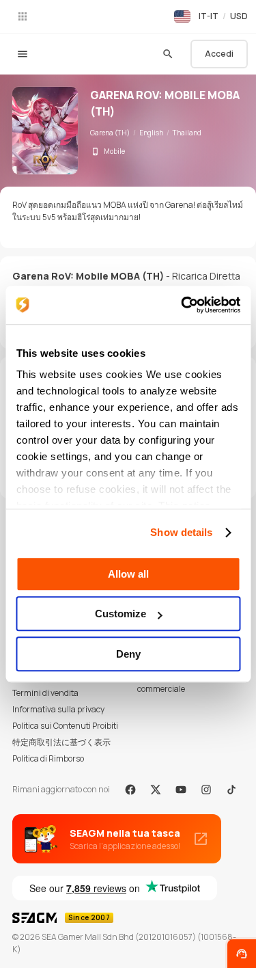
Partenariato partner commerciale (175, 683)
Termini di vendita (45, 693)
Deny (128, 654)
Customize (120, 613)
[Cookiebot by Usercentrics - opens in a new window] (182, 305)
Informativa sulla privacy (58, 709)
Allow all (128, 574)
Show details (181, 532)
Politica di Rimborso (48, 758)
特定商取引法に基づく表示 (61, 742)
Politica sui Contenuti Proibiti (65, 725)
